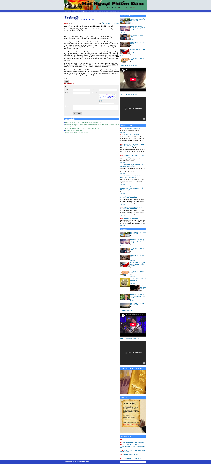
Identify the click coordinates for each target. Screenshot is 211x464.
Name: (66, 89)
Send (75, 113)
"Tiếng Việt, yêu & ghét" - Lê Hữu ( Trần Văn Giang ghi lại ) (132, 156)
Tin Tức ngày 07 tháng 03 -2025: (131, 128)
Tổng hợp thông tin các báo (129, 454)
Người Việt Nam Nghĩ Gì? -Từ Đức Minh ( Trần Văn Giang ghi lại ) (131, 196)
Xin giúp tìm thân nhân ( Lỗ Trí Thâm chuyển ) (76, 132)
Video (73, 11)
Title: (93, 89)
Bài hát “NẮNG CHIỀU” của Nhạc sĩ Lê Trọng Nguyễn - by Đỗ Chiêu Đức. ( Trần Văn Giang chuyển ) (132, 188)
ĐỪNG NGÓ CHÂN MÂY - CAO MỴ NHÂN (137, 304)
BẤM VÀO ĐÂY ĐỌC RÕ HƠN (110, 23)
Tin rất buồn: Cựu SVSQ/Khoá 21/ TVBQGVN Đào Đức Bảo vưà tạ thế (82, 128)
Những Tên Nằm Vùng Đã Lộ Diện (131, 368)
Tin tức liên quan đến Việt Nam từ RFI (132, 442)
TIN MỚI (124, 229)
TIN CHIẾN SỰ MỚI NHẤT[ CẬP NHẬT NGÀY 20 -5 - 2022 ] (131, 165)
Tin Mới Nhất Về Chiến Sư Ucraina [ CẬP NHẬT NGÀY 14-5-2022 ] (132, 176)
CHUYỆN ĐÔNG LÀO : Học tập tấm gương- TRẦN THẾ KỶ (137, 28)
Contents (67, 106)
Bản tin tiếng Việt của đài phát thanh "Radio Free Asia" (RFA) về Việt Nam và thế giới (132, 446)
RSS (78, 11)
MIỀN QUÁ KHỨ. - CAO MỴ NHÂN (74, 130)
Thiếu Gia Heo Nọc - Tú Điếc (143, 287)
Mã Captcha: (95, 93)
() (128, 65)
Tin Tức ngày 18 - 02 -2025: (129, 134)
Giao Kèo (124, 397)
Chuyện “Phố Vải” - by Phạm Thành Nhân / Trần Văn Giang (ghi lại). (132, 145)
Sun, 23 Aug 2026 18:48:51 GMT (89, 11)
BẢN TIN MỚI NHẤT (127, 16)
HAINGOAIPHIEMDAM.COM (130, 457)
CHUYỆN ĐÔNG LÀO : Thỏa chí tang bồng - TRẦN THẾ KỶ (137, 296)
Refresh (101, 100)
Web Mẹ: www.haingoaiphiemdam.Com (109, 11)
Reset (79, 113)
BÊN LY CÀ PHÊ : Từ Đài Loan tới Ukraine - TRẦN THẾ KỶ (137, 51)
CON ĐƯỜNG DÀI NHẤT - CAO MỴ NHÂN (138, 19)
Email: (66, 93)
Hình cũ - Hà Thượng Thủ (129, 218)
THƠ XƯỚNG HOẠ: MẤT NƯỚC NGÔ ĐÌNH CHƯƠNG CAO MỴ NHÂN (83, 122)
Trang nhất (68, 11)
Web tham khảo (126, 436)
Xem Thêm (132, 23)
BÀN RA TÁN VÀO (127, 125)
